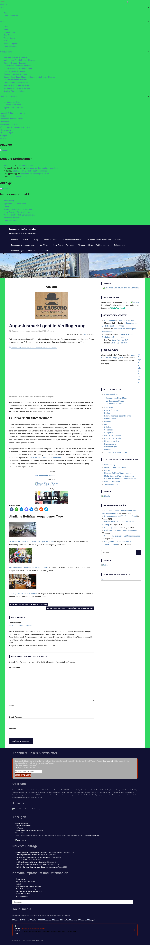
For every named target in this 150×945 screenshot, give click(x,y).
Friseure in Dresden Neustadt (15, 71)
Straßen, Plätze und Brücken (15, 91)
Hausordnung (9, 201)
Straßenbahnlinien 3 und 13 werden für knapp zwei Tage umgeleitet (38, 852)
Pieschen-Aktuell (93, 835)
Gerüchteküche (9, 32)
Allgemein (4, 138)
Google (84, 334)
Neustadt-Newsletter (11, 218)
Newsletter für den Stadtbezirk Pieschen (29, 830)
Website (12, 728)
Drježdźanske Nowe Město (14, 108)
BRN (5, 41)
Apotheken (108, 407)
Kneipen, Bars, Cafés (112, 438)
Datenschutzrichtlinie (110, 761)
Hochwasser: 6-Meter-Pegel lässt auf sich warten (69, 608)
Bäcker (107, 413)
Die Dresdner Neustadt (9, 96)
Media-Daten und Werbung (10, 124)
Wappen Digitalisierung (23, 825)
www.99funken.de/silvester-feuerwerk (45, 458)
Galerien (107, 424)
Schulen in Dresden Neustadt (15, 80)
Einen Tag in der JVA (25, 165)
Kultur (6, 27)
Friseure (107, 421)
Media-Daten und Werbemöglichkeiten (18, 212)
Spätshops (108, 430)
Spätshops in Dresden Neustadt (16, 83)
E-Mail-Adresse (15, 717)
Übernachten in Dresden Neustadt (17, 88)
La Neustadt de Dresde (13, 102)
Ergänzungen (14, 667)
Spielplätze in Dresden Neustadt (16, 85)
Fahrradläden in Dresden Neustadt (17, 66)
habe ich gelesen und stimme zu (29, 767)
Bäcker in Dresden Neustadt (14, 63)
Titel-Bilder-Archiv (10, 46)
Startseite (3, 5)
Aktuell (2, 7)
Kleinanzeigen (5, 130)
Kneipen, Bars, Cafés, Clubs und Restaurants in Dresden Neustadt (29, 77)
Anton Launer (9, 165)
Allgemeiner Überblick (113, 394)
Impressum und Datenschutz (15, 204)
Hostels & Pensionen (112, 436)
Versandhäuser (20, 833)
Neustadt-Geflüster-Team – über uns (18, 209)
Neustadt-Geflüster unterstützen (12, 113)
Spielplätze (108, 433)
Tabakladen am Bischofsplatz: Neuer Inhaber (42, 168)
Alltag (2, 21)
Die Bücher (4, 121)
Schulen (107, 427)
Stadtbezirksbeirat (11, 16)
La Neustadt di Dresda (12, 105)
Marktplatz (4, 136)
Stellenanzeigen (6, 133)
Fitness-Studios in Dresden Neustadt (18, 69)
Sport (6, 29)
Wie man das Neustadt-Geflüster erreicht (16, 127)
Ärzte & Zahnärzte (111, 410)
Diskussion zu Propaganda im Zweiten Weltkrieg (32, 857)
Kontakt (3, 116)
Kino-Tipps (8, 35)
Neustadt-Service (7, 52)
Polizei (6, 13)
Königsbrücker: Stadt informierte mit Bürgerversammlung (35, 867)
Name (11, 706)
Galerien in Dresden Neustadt (15, 74)
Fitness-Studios (110, 419)
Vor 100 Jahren (9, 38)
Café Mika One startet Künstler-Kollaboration (121, 530)
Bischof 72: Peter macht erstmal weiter (29, 605)
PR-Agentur (19, 828)
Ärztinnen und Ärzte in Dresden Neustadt (19, 60)
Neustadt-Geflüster (23, 229)
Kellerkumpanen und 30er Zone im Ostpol (120, 516)
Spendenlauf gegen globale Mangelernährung (122, 536)
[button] (12, 509)
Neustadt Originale (11, 44)
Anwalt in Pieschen (22, 823)
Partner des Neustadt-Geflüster (12, 119)
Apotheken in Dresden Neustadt (16, 57)
